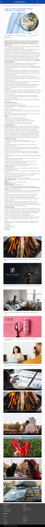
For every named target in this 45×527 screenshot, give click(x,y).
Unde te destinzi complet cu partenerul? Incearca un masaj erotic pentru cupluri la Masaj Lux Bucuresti (21, 433)
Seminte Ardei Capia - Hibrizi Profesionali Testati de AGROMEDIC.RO (20, 456)
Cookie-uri (6, 507)
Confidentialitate (7, 511)
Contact (24, 507)
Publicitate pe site (27, 509)
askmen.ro (6, 516)
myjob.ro (5, 521)
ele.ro (5, 518)
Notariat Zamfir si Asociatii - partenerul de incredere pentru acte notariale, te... (22, 286)
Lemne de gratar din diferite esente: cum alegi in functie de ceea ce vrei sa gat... (22, 260)
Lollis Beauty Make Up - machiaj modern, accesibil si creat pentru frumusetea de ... (19, 339)
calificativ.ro (25, 516)
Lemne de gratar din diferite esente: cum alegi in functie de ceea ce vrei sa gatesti (22, 411)
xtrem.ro (5, 519)
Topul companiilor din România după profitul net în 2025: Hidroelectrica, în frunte (22, 388)
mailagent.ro (25, 519)
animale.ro (25, 518)
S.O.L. (24, 511)
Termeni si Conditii (7, 509)
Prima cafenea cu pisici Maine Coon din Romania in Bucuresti (18, 478)
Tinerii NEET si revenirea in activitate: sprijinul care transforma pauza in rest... (21, 366)
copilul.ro (24, 521)
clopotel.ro (6, 523)
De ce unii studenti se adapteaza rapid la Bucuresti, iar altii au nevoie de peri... (21, 313)
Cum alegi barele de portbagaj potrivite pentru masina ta (17, 500)
